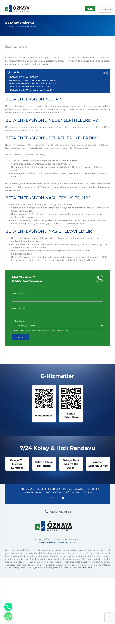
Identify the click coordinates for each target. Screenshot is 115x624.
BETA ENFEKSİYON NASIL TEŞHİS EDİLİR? (31, 87)
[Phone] (8, 607)
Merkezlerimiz (33, 492)
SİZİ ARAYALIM (27, 278)
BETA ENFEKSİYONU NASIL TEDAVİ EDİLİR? (32, 90)
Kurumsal (27, 488)
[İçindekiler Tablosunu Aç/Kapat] (103, 73)
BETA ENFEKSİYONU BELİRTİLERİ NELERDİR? (33, 83)
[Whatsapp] (8, 616)
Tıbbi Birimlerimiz (48, 488)
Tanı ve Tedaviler (74, 488)
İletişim (87, 492)
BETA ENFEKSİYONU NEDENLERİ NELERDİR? (33, 80)
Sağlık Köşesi (54, 492)
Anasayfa (10, 26)
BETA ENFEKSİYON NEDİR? (24, 77)
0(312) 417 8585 (60, 511)
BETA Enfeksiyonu (26, 26)
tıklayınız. (88, 567)
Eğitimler (72, 492)
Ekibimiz (93, 488)
